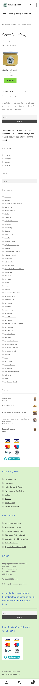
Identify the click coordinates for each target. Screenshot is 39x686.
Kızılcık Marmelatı (10, 317)
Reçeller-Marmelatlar (11, 344)
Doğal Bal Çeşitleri (10, 241)
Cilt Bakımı (7, 231)
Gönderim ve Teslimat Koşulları (15, 535)
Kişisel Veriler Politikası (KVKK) (15, 547)
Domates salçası (9, 265)
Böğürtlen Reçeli (9, 210)
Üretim (7, 495)
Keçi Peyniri (8, 313)
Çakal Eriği (7, 217)
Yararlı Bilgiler (10, 503)
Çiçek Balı (7, 224)
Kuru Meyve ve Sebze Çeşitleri (13, 324)
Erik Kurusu (8, 279)
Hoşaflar (7, 289)
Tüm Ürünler (8, 361)
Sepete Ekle (10, 80)
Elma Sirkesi (8, 272)
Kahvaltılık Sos (9, 300)
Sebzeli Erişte (8, 354)
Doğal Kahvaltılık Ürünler (12, 252)
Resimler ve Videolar (12, 507)
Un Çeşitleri (8, 368)
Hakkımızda (9, 483)
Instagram (7, 159)
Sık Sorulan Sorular (11, 543)
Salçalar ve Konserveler (11, 348)
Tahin (6, 358)
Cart (30, 680)
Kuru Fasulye (8, 320)
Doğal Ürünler (8, 262)
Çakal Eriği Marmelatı (11, 221)
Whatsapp (7, 165)
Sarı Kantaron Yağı (10, 351)
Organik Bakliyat (9, 334)
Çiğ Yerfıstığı (8, 228)
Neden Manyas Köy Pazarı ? (14, 487)
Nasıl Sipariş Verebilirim (13, 523)
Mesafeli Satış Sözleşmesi (13, 527)
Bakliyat (7, 200)
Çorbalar (7, 238)
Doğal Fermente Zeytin (11, 245)
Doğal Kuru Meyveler (10, 255)
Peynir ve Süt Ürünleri (11, 341)
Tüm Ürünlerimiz (10, 479)
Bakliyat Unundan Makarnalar (13, 204)
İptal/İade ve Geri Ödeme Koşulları (16, 539)
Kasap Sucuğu (8, 310)
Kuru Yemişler (8, 327)
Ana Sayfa (7, 24)
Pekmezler (7, 337)
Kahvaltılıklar (8, 303)
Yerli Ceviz (7, 375)
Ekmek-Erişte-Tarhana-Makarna (14, 269)
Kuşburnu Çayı (9, 330)
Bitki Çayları (8, 207)
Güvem (6, 282)
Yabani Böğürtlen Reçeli (11, 371)
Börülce (6, 214)
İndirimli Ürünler (9, 296)
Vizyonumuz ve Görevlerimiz (14, 491)
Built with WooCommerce (11, 674)
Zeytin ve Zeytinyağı (10, 382)
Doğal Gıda (7, 248)
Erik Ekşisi (7, 276)
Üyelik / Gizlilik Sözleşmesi (14, 531)
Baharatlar (7, 197)
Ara (19, 682)
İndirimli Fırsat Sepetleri (12, 293)
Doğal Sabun (8, 258)
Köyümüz (8, 499)
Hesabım (6, 682)
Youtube (7, 162)
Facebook (7, 155)
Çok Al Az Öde (8, 234)
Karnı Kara (7, 306)
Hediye (6, 286)
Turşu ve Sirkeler (9, 365)
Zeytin (6, 378)
